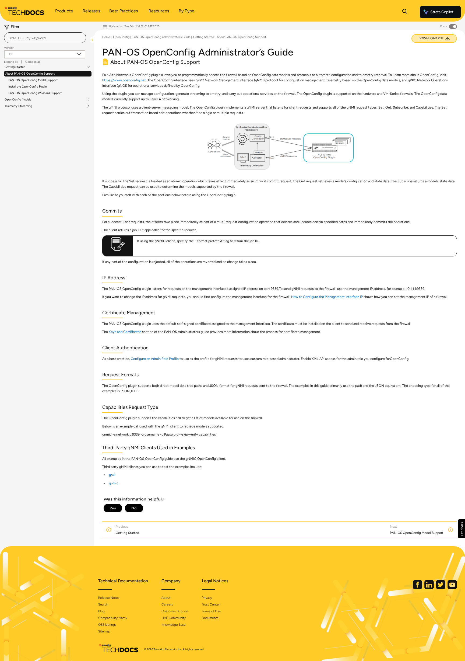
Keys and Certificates (125, 332)
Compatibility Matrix (112, 618)
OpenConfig (121, 37)
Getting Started (15, 67)
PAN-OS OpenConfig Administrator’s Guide (161, 37)
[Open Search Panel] (405, 12)
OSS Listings (107, 625)
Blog (101, 611)
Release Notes (108, 598)
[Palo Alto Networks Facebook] (418, 588)
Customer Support (174, 611)
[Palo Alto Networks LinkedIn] (429, 588)
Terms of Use (211, 611)
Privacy (207, 598)
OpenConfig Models (18, 99)
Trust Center (211, 604)
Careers (167, 604)
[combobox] (45, 37)
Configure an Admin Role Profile (155, 359)
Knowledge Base (173, 625)
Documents (210, 618)
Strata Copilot (441, 12)
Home (106, 37)
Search (103, 604)
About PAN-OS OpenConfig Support (30, 73)
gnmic (113, 483)
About (165, 598)
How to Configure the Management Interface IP (327, 297)
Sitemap (104, 631)
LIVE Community (173, 618)
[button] (461, 528)
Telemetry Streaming (18, 106)
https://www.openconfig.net (124, 80)
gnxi (112, 475)
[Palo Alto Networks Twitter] (441, 588)
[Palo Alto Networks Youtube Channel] (452, 588)
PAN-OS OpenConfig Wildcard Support (35, 93)
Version (9, 48)
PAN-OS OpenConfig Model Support (33, 80)
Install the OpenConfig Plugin (27, 86)
